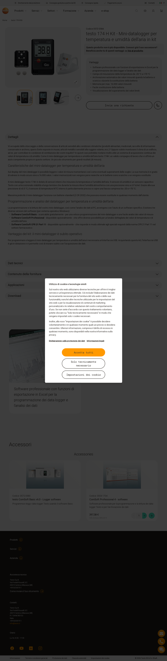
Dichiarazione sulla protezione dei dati (67, 341)
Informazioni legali (95, 341)
